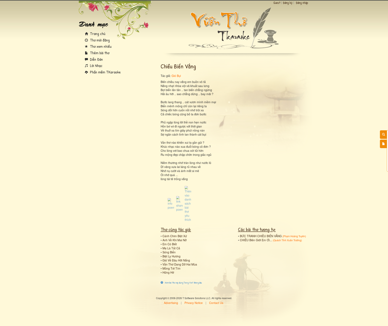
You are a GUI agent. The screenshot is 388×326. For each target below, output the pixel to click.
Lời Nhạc (95, 65)
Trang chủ (97, 33)
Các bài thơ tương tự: (257, 229)
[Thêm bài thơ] (383, 144)
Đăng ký (287, 2)
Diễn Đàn (96, 59)
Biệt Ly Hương (171, 256)
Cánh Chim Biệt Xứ (174, 236)
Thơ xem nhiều (100, 46)
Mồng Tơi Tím (171, 268)
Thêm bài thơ (99, 52)
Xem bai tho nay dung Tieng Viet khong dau (183, 282)
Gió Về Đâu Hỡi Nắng (176, 260)
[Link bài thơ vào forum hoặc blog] (179, 203)
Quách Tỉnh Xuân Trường (287, 240)
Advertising (171, 303)
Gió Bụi (176, 76)
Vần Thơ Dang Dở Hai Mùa (179, 264)
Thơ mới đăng (99, 40)
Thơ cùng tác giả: (176, 229)
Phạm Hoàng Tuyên (294, 236)
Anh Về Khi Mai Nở (174, 240)
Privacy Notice (194, 303)
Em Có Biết (169, 244)
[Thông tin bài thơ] (171, 203)
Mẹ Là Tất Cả (171, 248)
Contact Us (216, 303)
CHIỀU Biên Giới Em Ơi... (256, 240)
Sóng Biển (169, 252)
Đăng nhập (302, 2)
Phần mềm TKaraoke (105, 72)
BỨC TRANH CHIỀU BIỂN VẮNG (261, 236)
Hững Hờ (168, 272)
